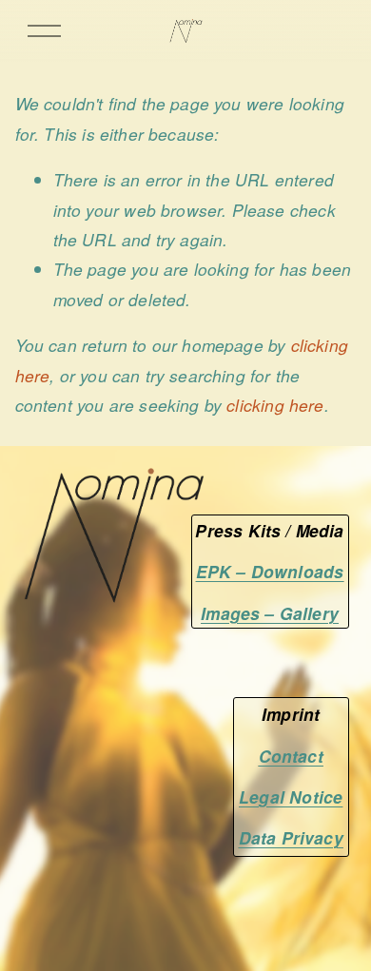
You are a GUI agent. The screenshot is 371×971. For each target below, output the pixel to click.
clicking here (274, 405)
